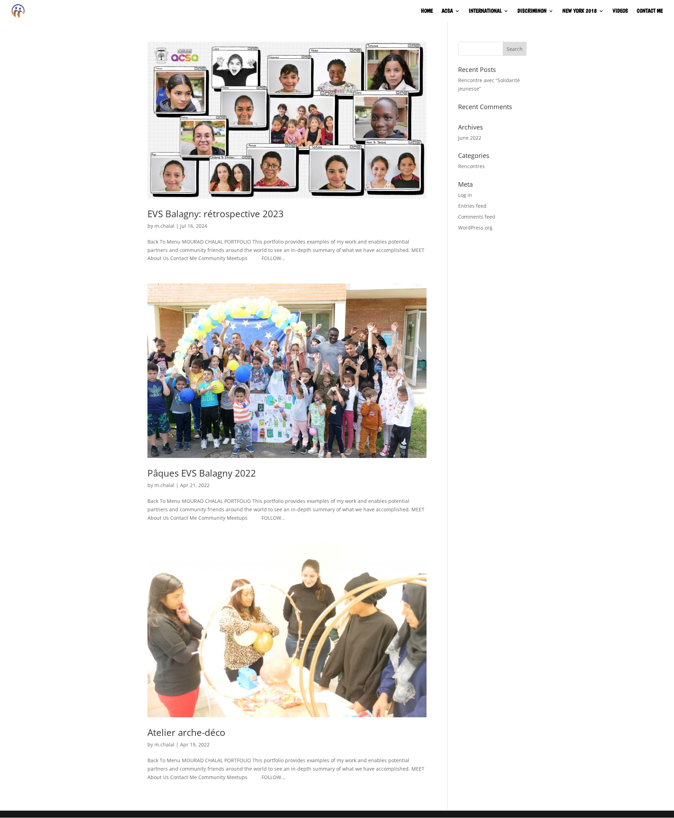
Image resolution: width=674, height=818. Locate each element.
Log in (465, 195)
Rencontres (471, 166)
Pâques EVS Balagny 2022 (201, 473)
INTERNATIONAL (485, 11)
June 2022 (469, 137)
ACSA (447, 11)
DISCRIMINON (532, 11)
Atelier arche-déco (186, 732)
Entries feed (472, 205)
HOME (427, 11)
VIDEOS (620, 11)
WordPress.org (475, 227)
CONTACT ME (650, 11)
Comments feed (476, 216)
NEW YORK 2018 (579, 11)
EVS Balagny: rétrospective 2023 (215, 213)
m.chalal (164, 225)
